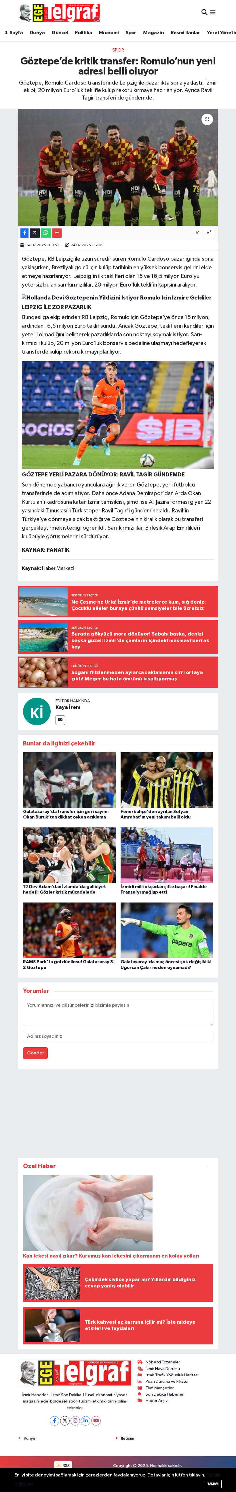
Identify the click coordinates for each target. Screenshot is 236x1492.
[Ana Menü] (213, 12)
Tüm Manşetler (160, 1388)
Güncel (60, 32)
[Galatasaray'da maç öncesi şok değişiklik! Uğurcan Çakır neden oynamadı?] (167, 930)
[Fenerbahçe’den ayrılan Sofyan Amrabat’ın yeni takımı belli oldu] (167, 779)
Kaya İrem (68, 707)
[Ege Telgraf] (59, 12)
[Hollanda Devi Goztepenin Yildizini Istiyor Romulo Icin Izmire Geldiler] (117, 297)
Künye (29, 1438)
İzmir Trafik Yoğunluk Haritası (172, 1375)
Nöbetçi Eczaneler (163, 1362)
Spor (130, 32)
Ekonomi (109, 32)
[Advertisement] (118, 1115)
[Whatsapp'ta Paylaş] (46, 233)
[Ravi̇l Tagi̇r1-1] (118, 414)
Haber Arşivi (157, 1400)
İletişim (127, 1438)
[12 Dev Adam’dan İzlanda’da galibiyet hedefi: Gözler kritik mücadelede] (69, 855)
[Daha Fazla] (57, 233)
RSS (66, 1466)
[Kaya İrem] (37, 711)
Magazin (153, 32)
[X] (65, 1421)
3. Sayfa (13, 32)
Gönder (35, 1053)
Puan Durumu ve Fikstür (167, 1381)
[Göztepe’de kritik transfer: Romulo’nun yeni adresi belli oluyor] (118, 167)
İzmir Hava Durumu (163, 1369)
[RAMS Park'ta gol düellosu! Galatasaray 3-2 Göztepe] (69, 930)
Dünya (37, 32)
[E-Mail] (60, 720)
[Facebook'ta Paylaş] (24, 233)
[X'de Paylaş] (35, 233)
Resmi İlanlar (185, 32)
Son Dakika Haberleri (165, 1394)
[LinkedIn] (85, 1421)
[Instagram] (75, 1421)
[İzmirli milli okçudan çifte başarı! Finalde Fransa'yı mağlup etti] (167, 855)
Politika (83, 32)
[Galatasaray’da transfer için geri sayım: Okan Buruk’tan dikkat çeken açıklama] (69, 779)
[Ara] (204, 12)
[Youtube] (96, 1421)
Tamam (212, 1483)
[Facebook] (54, 1421)
